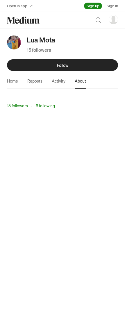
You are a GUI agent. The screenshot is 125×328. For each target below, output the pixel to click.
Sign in (112, 5)
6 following (45, 105)
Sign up (93, 5)
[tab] (12, 81)
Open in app (17, 5)
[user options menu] (113, 19)
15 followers (39, 50)
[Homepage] (23, 20)
